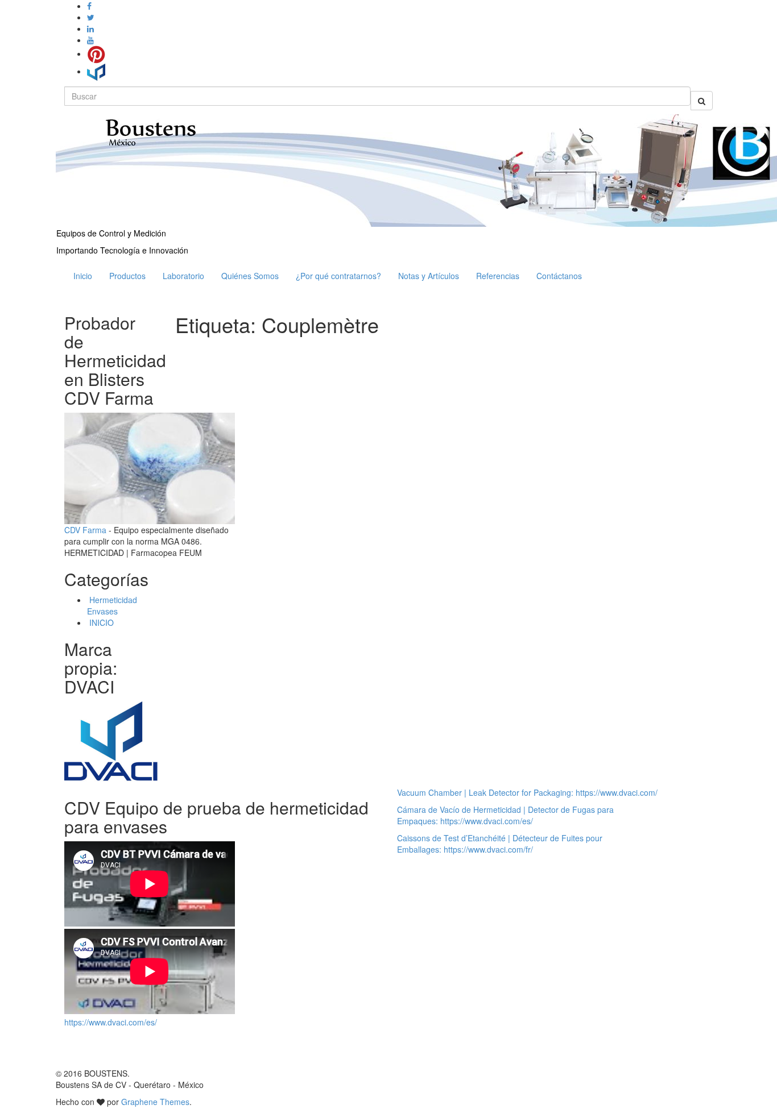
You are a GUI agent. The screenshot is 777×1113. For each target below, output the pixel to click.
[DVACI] (96, 71)
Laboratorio (183, 275)
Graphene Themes (155, 1101)
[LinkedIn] (90, 28)
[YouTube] (90, 39)
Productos (127, 275)
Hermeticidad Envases (112, 605)
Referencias (497, 275)
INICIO (100, 622)
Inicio (82, 275)
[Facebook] (89, 5)
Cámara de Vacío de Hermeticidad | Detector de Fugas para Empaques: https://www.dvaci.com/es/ (505, 815)
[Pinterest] (96, 53)
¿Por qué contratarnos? (338, 275)
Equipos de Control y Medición (111, 233)
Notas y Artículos (428, 275)
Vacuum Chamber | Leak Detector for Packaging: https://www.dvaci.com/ (527, 792)
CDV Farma (85, 529)
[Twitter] (90, 17)
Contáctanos (559, 275)
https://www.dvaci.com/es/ (110, 1022)
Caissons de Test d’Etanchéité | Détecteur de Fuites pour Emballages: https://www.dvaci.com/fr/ (499, 843)
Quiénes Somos (250, 275)
